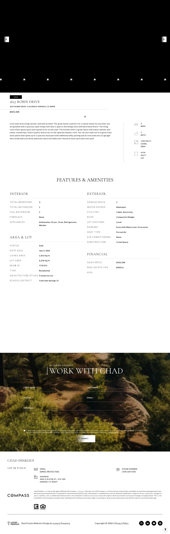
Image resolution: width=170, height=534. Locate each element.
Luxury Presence (61, 523)
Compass (81, 491)
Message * (29, 408)
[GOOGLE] (160, 523)
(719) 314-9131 (129, 472)
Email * (90, 398)
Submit (85, 438)
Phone (27, 398)
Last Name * (93, 387)
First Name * (30, 387)
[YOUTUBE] (154, 523)
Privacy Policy (113, 432)
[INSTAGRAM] (141, 523)
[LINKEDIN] (147, 523)
